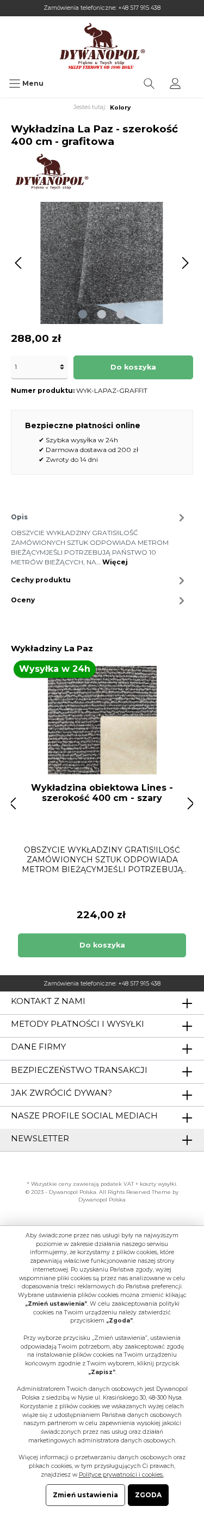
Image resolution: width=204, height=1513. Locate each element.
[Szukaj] (149, 83)
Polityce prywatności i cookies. (121, 1474)
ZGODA (148, 1495)
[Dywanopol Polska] (51, 172)
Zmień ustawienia (85, 1495)
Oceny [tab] (23, 600)
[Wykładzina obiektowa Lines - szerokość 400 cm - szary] (102, 720)
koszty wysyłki (158, 1184)
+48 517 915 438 (139, 7)
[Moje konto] (175, 83)
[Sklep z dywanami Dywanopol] (102, 46)
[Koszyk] (195, 78)
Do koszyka (133, 367)
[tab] (99, 538)
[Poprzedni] (19, 263)
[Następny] (185, 263)
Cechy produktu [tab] (41, 580)
